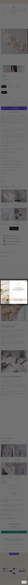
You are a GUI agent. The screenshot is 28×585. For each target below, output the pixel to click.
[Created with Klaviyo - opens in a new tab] (14, 304)
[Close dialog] (26, 281)
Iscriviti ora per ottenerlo (18, 299)
